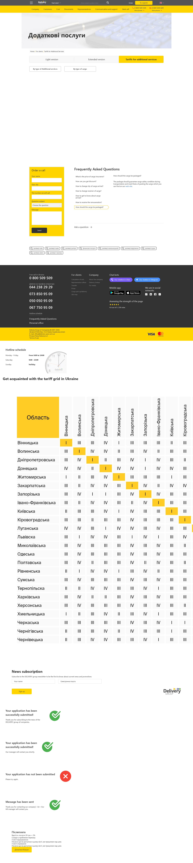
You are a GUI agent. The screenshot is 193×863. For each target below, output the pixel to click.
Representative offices (78, 282)
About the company (96, 279)
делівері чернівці (56, 253)
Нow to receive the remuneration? (89, 202)
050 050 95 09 (40, 301)
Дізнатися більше (22, 849)
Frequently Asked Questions (43, 318)
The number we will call (41, 193)
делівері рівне (38, 253)
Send (39, 230)
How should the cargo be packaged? (90, 207)
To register (144, 3)
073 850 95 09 (40, 294)
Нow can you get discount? (86, 181)
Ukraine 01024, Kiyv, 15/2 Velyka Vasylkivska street (47, 332)
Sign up (22, 691)
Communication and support (106, 9)
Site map (74, 294)
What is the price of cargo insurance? (90, 176)
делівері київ (38, 248)
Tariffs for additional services (141, 59)
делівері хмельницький (110, 248)
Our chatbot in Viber (122, 279)
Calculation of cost (77, 279)
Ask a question (81, 227)
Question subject (38, 201)
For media (92, 285)
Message (35, 209)
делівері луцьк (150, 248)
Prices (73, 288)
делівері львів (54, 248)
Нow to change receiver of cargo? (88, 191)
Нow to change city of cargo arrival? (89, 186)
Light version (52, 59)
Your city (35, 184)
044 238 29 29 (40, 287)
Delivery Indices (94, 282)
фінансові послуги (89, 248)
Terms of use (34, 338)
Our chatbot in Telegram (148, 279)
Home (32, 51)
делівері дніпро (70, 248)
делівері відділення (131, 248)
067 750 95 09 (40, 307)
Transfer (74, 285)
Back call (125, 9)
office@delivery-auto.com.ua (45, 334)
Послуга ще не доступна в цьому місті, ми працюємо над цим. (37, 841)
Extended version (96, 59)
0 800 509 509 (40, 278)
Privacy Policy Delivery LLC (38, 336)
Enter (131, 3)
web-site (129, 186)
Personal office (36, 322)
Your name (36, 176)
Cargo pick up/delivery (79, 291)
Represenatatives (84, 9)
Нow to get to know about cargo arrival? (88, 196)
